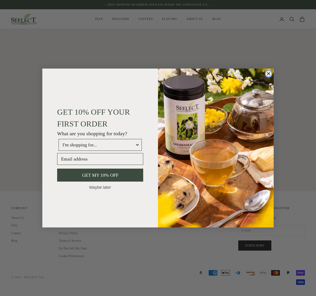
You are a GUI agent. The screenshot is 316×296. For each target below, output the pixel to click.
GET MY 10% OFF (100, 175)
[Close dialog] (268, 73)
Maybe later (100, 187)
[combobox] (98, 145)
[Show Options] (137, 145)
